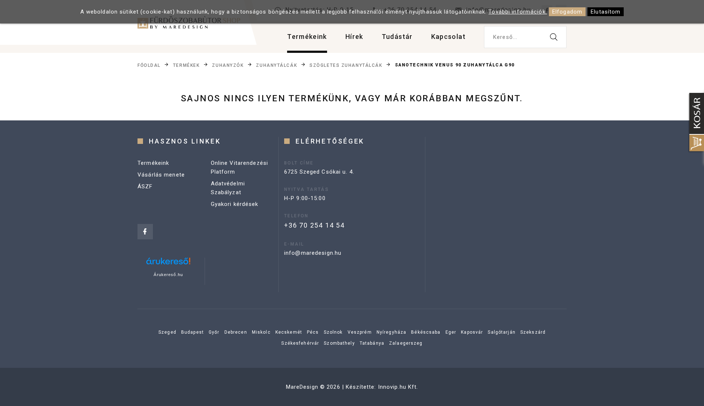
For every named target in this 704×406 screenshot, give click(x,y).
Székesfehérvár (300, 343)
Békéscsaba (425, 332)
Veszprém (360, 332)
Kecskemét (288, 332)
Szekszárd (533, 332)
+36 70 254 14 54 (314, 225)
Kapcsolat (448, 36)
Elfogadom (567, 11)
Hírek (354, 36)
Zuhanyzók (227, 65)
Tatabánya (372, 343)
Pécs (313, 332)
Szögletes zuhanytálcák (345, 65)
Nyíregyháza (391, 332)
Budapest (192, 332)
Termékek (186, 65)
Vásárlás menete (161, 174)
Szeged (167, 332)
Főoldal (149, 65)
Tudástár (397, 36)
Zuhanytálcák (276, 65)
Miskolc (261, 332)
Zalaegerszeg (406, 343)
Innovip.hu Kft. (398, 387)
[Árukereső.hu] (168, 264)
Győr (214, 332)
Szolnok (333, 332)
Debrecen (235, 332)
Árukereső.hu (168, 274)
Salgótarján (501, 332)
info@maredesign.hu (312, 253)
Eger (450, 332)
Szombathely (339, 343)
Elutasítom (605, 11)
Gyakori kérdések (234, 204)
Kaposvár (472, 332)
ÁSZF (145, 186)
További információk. (517, 11)
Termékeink (307, 36)
